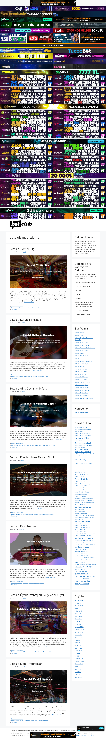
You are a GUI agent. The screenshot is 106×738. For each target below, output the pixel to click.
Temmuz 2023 (79, 661)
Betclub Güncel (79, 484)
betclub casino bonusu (87, 457)
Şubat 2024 (78, 643)
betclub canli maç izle (83, 452)
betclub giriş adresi (80, 482)
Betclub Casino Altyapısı (82, 364)
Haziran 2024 (79, 632)
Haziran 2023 (79, 664)
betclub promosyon (81, 525)
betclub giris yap (80, 476)
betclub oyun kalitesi (79, 519)
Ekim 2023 (78, 653)
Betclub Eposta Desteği (82, 387)
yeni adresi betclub (82, 581)
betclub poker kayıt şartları (80, 523)
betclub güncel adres (90, 483)
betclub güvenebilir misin (81, 489)
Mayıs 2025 (78, 608)
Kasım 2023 (78, 651)
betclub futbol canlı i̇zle (17, 720)
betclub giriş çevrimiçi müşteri (19, 445)
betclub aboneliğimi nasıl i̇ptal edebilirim (83, 429)
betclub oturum (91, 515)
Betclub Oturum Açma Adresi (84, 398)
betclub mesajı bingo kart (80, 509)
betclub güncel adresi (81, 486)
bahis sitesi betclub (81, 427)
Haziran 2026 (79, 600)
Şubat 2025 (78, 611)
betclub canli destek (82, 449)
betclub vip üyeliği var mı (80, 544)
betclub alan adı (87, 435)
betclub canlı (78, 454)
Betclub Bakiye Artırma (82, 395)
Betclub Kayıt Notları (23, 526)
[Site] (26, 78)
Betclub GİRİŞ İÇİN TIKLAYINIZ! (53, 45)
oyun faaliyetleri (78, 578)
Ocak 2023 (78, 677)
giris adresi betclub (91, 564)
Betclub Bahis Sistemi (81, 342)
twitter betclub (85, 578)
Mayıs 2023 (78, 666)
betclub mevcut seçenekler (80, 511)
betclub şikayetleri (86, 560)
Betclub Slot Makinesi (81, 356)
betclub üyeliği (78, 560)
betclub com (91, 463)
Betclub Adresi (79, 332)
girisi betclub (88, 567)
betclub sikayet (80, 529)
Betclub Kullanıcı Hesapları (26, 319)
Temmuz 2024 (79, 629)
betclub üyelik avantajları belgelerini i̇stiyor (43, 651)
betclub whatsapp (82, 547)
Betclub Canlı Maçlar (81, 377)
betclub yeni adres (80, 549)
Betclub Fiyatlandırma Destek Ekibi (32, 457)
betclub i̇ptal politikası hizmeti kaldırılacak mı (84, 498)
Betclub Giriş (79, 335)
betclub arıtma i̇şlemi (16, 583)
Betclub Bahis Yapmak (82, 350)
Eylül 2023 (78, 656)
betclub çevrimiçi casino (81, 553)
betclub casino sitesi (81, 464)
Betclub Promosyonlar (17, 306)
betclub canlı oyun (89, 456)
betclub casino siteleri (79, 461)
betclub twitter (88, 540)
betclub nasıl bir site (81, 515)
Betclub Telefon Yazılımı (82, 382)
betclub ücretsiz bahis (79, 558)
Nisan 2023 (78, 669)
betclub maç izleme (27, 307)
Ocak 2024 (78, 645)
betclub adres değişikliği (82, 433)
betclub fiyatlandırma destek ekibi (20, 514)
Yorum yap (14, 309)
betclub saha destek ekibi (46, 514)
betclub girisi (80, 472)
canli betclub (80, 562)
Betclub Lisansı (79, 353)
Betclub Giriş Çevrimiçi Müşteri (29, 388)
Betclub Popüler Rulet (81, 393)
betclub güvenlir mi (82, 492)
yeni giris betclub (82, 583)
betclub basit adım (16, 307)
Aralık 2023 (78, 648)
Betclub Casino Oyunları (82, 460)
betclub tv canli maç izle (85, 538)
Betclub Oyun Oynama (82, 345)
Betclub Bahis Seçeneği (82, 390)
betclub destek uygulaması (80, 465)
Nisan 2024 (78, 637)
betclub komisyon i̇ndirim (89, 502)
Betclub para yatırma (82, 521)
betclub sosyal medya (80, 531)
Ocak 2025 (78, 613)
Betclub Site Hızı (80, 366)
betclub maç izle (80, 504)
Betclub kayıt (90, 500)
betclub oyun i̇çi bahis (89, 517)
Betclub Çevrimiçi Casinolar (83, 361)
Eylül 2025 (78, 603)
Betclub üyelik (89, 558)
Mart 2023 (78, 672)
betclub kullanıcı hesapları (30, 376)
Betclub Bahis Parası (81, 374)
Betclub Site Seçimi (81, 371)
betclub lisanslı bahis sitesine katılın (36, 445)
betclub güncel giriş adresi (81, 487)
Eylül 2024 (78, 624)
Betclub (77, 358)
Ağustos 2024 (79, 627)
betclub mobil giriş (27, 651)
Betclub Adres (79, 431)
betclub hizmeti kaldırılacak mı (81, 494)
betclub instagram (80, 496)
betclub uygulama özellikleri (80, 542)
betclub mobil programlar (41, 720)
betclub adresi (79, 435)
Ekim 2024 (78, 621)
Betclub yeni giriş (81, 551)
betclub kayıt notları (28, 583)
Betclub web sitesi (90, 544)
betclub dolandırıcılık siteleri (80, 467)
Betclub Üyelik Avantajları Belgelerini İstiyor (37, 595)
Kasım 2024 (78, 619)
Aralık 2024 (78, 616)
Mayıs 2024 (78, 635)
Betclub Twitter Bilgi (22, 249)
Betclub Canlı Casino (80, 456)
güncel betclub (81, 574)
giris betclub (78, 567)
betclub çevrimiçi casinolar (81, 555)
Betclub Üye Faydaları (81, 385)
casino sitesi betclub (80, 564)
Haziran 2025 (79, 606)
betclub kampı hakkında (79, 500)
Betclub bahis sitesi (83, 443)
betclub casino (78, 457)
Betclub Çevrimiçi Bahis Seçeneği (85, 348)
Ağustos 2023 (79, 658)
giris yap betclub (80, 569)
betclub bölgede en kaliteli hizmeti (82, 586)
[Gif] (53, 106)
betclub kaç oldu (79, 502)
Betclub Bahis (82, 438)
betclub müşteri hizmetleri (81, 513)
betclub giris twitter (81, 474)
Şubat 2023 (78, 674)
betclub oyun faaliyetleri (79, 517)
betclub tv (88, 535)
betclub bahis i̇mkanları (79, 440)
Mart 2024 (78, 640)
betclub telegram (80, 535)
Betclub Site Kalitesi (81, 379)
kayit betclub (80, 576)
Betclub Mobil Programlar (26, 663)
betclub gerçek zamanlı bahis (80, 469)
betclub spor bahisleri (80, 533)
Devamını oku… (29, 302)
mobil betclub (90, 576)
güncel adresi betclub (81, 571)
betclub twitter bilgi (37, 307)
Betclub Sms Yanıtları (81, 369)
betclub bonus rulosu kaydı (80, 447)
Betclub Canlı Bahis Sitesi (89, 454)
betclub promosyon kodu (82, 527)
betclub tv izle (78, 540)
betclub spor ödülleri (91, 533)
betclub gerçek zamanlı (17, 376)
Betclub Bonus (87, 445)
